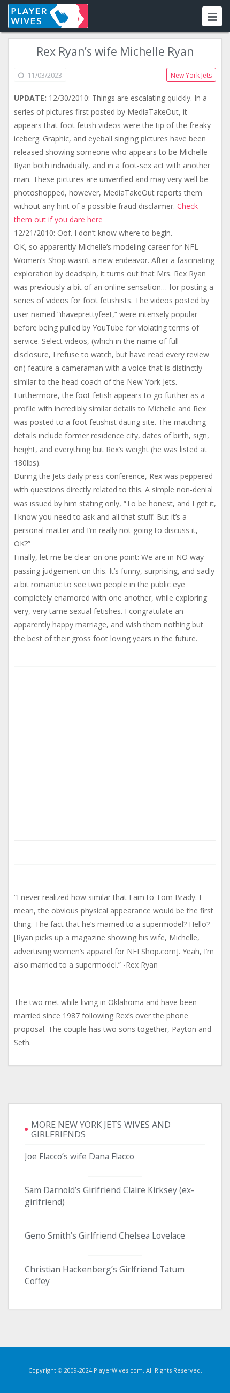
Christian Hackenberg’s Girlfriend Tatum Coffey (105, 1275)
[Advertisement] (115, 754)
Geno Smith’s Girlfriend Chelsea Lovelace (105, 1235)
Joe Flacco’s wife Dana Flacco (79, 1156)
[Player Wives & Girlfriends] (48, 16)
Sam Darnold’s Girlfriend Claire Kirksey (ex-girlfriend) (109, 1196)
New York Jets (191, 75)
